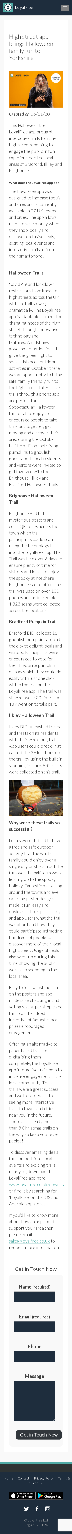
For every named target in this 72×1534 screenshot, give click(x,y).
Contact (23, 1478)
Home (8, 1478)
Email (34, 1317)
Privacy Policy (44, 1478)
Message (34, 1376)
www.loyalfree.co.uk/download (38, 1184)
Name (34, 1287)
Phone (35, 1346)
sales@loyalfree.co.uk (29, 1241)
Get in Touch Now (39, 1435)
